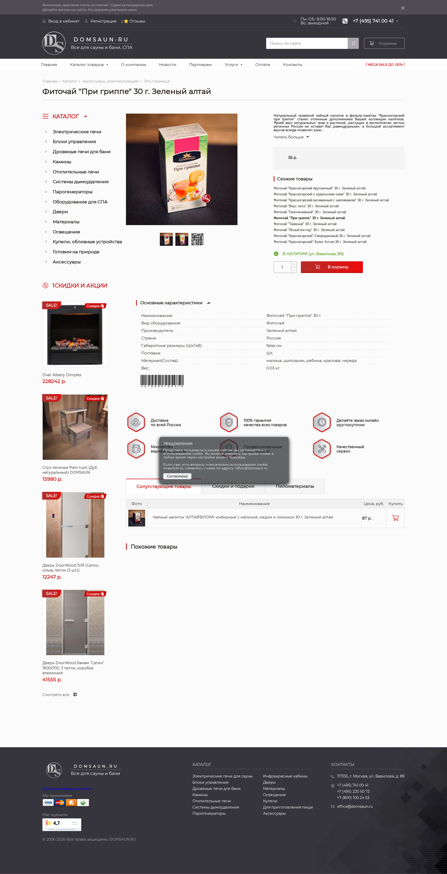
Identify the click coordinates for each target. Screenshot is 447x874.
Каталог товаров (87, 64)
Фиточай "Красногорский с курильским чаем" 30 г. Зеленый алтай (325, 194)
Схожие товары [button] (294, 178)
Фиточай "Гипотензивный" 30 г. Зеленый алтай (310, 212)
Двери (60, 211)
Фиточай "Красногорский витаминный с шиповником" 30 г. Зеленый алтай (331, 200)
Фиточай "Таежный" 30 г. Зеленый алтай (305, 224)
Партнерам (200, 64)
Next (232, 177)
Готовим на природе (76, 251)
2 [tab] (182, 239)
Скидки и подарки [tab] (233, 486)
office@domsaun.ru (355, 806)
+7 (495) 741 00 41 (352, 785)
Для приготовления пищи (288, 807)
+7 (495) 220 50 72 (353, 791)
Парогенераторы (73, 191)
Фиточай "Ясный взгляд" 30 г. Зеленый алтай (309, 230)
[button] (291, 137)
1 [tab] (166, 239)
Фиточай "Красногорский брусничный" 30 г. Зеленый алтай (320, 188)
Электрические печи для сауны (222, 776)
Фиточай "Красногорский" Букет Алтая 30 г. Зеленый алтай (320, 242)
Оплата (262, 64)
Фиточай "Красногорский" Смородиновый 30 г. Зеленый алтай (322, 236)
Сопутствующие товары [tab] (164, 486)
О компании (133, 64)
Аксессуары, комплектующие (111, 81)
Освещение (66, 231)
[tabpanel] (181, 169)
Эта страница (156, 81)
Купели (270, 801)
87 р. (366, 518)
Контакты (292, 64)
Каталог (69, 81)
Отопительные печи (76, 171)
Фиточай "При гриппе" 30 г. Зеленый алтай (309, 218)
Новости (167, 64)
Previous (131, 177)
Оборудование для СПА (80, 201)
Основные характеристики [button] (171, 302)
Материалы (66, 221)
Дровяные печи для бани (82, 151)
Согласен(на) (177, 476)
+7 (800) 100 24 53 (353, 797)
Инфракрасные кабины (285, 776)
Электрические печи (77, 131)
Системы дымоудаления (81, 181)
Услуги (231, 64)
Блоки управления (74, 141)
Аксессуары (67, 261)
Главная (49, 64)
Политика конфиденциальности (67, 789)
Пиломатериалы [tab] (295, 486)
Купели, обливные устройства (87, 241)
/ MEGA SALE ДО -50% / (385, 64)
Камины (62, 161)
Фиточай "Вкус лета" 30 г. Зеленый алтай (306, 206)
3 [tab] (197, 239)
